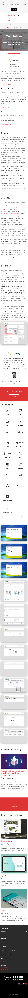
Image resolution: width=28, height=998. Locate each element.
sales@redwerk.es (5, 961)
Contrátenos (14, 806)
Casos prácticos (12, 27)
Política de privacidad (5, 984)
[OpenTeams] (14, 863)
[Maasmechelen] (14, 829)
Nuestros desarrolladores (19, 247)
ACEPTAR (14, 9)
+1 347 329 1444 (5, 969)
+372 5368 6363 (5, 967)
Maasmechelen (6, 841)
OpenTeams (5, 876)
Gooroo (4, 911)
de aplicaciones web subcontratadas (10, 213)
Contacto (14, 396)
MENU (8, 20)
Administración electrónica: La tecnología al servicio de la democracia (12, 773)
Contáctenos (19, 20)
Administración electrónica (9, 112)
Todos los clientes (6, 84)
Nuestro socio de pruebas (6, 990)
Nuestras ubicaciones (5, 987)
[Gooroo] (14, 898)
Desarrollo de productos (8, 89)
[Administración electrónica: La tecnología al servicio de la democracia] (14, 761)
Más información (17, 6)
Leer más (3, 792)
